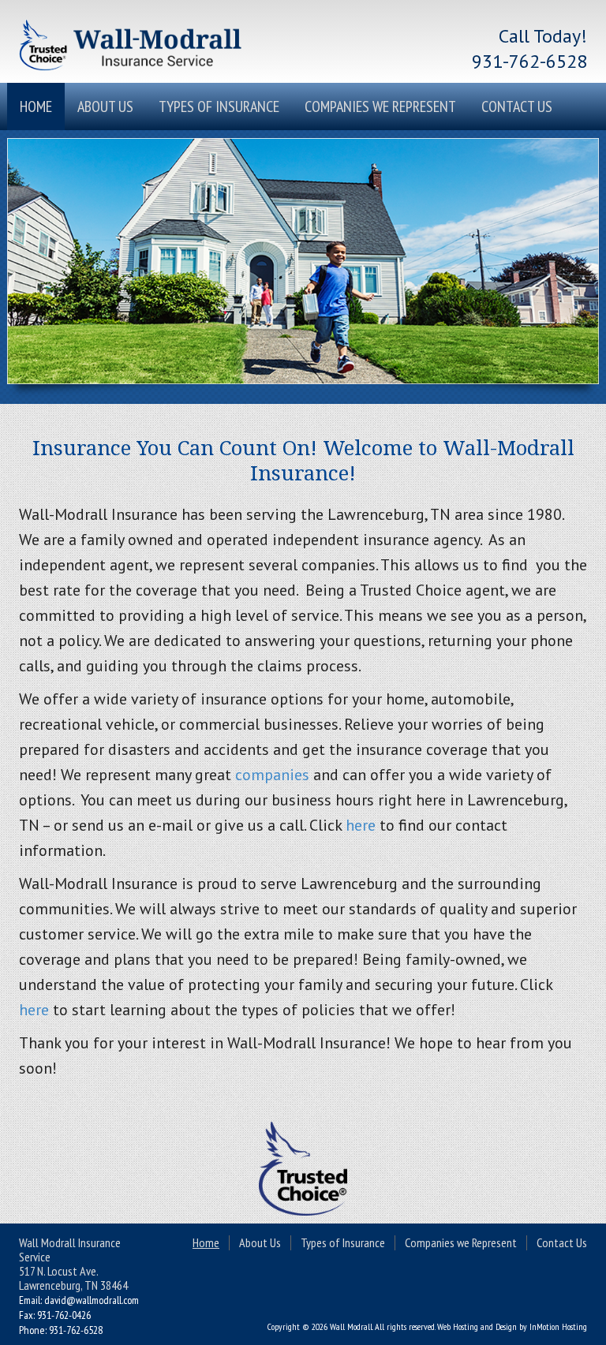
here (361, 825)
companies (272, 774)
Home (36, 106)
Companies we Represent (380, 106)
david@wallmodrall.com (91, 1300)
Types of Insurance (219, 106)
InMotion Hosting (558, 1326)
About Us (105, 106)
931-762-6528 (529, 61)
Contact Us (516, 106)
